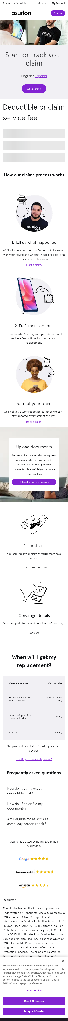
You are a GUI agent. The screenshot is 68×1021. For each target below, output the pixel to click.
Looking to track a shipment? (34, 795)
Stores (42, 3)
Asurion (7, 3)
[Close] (63, 961)
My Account (58, 3)
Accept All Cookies (34, 1011)
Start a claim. (34, 300)
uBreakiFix (20, 3)
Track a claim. (34, 457)
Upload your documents (34, 518)
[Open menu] (7, 13)
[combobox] (34, 151)
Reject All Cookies (34, 1001)
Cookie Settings (34, 990)
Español (41, 75)
